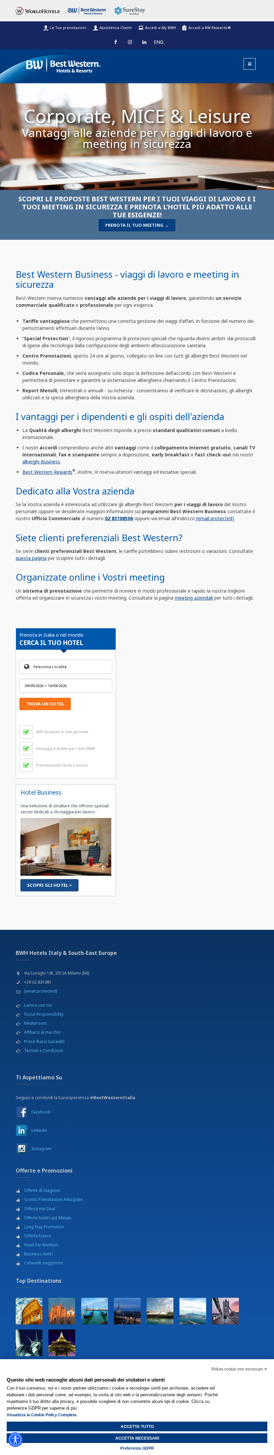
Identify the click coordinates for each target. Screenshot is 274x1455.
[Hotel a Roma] (29, 1311)
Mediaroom (35, 1023)
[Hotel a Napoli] (192, 1311)
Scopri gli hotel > (49, 885)
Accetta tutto (137, 1426)
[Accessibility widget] (15, 1439)
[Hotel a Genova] (160, 1311)
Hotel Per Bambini (41, 1245)
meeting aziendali (194, 598)
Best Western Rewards (47, 472)
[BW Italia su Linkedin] (21, 1130)
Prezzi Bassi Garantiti (44, 1041)
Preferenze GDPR (137, 1448)
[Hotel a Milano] (61, 1311)
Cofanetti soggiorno (43, 1263)
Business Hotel (38, 1254)
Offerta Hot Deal (39, 1209)
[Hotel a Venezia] (94, 1311)
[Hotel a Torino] (127, 1311)
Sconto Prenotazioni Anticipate (53, 1199)
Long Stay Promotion (44, 1227)
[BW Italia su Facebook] (21, 1111)
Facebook (40, 1112)
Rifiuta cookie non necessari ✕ (239, 1369)
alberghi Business (41, 461)
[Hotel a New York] (29, 1342)
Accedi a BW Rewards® (209, 27)
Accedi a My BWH (160, 27)
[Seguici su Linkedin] (144, 42)
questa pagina (31, 558)
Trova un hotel (45, 704)
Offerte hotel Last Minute (48, 1218)
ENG (158, 42)
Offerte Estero (37, 1236)
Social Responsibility (43, 1014)
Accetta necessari (137, 1438)
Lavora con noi (38, 1005)
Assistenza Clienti (116, 27)
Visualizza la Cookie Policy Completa (42, 1415)
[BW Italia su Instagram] (21, 1149)
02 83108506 (119, 518)
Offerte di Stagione (42, 1190)
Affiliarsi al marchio (42, 1032)
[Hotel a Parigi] (61, 1342)
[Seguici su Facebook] (116, 42)
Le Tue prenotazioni (68, 27)
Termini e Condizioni (43, 1050)
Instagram (41, 1149)
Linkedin (39, 1130)
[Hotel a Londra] (225, 1311)
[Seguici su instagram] (130, 42)
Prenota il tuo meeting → (137, 225)
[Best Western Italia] (61, 63)
